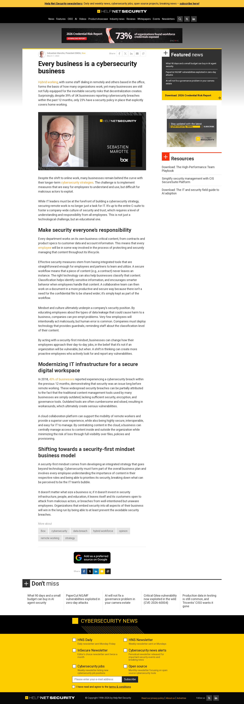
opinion (123, 531)
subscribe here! (189, 3)
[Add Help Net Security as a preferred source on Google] (143, 53)
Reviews (131, 19)
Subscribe (130, 679)
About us (170, 698)
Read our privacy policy (153, 698)
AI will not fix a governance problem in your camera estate (120, 599)
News (51, 19)
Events (156, 19)
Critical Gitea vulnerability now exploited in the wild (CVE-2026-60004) (160, 599)
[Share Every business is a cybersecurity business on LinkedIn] (131, 53)
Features (61, 19)
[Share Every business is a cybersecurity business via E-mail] (137, 53)
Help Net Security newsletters (63, 3)
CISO (70, 19)
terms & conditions (120, 686)
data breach (80, 531)
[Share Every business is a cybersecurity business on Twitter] (125, 53)
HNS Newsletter (141, 640)
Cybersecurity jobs (91, 666)
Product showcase (98, 19)
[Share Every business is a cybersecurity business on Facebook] (119, 53)
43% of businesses (61, 379)
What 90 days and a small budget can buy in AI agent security (44, 599)
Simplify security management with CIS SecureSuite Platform (188, 180)
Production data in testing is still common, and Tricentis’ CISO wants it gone (199, 601)
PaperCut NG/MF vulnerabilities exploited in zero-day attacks (83, 599)
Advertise (181, 698)
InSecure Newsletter (93, 650)
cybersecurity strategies (77, 182)
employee (44, 247)
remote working (50, 538)
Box (83, 53)
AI (76, 19)
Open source (138, 666)
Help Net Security (122, 698)
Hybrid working (48, 82)
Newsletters (168, 19)
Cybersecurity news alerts (147, 650)
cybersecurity (59, 531)
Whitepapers (144, 19)
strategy (70, 538)
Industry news (117, 19)
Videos (82, 19)
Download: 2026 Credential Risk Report (188, 95)
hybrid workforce (103, 531)
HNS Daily (85, 640)
